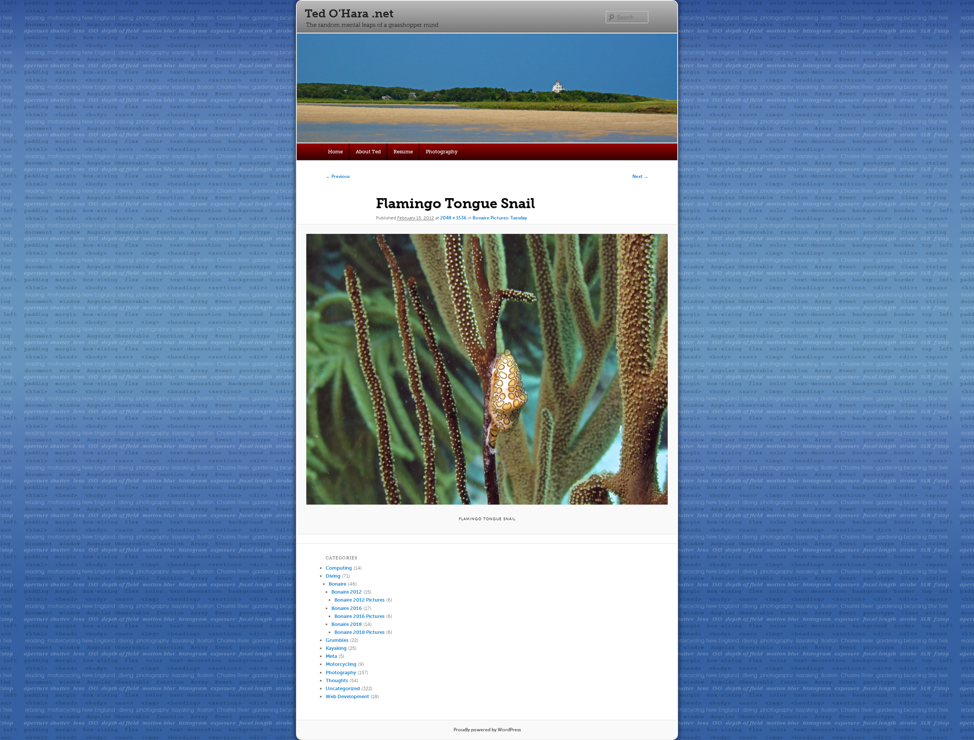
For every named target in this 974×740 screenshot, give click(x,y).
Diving (333, 576)
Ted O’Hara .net (349, 14)
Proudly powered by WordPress (487, 729)
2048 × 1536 (453, 218)
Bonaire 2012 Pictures (359, 600)
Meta (331, 656)
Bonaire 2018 (346, 624)
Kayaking (336, 648)
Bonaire (337, 584)
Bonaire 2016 (346, 608)
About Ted (368, 151)
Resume (403, 151)
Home (335, 151)
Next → (640, 176)
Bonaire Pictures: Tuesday (500, 218)
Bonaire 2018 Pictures (359, 632)
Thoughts (337, 680)
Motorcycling (341, 664)
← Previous (338, 176)
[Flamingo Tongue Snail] (487, 369)
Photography (442, 151)
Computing (339, 568)
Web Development (347, 696)
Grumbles (337, 640)
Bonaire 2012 (346, 592)
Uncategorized (343, 688)
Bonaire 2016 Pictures (359, 616)
